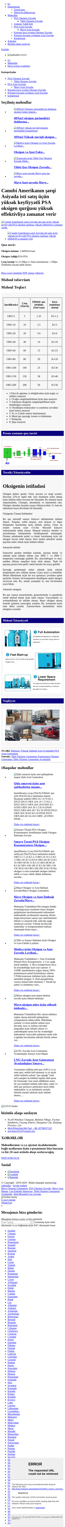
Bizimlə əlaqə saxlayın (19, 44)
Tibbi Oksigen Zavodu (31, 21)
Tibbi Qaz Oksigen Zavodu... (33, 167)
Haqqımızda (14, 6)
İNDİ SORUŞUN (10, 1158)
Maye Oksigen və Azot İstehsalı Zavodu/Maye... (34, 898)
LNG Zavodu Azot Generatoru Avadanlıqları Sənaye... (34, 1061)
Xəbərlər (12, 41)
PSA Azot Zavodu (23, 26)
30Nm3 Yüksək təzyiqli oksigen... (35, 137)
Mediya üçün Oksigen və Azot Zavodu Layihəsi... (33, 951)
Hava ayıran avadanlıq (19, 66)
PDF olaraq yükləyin (33, 273)
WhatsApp (6, 1202)
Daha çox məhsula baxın (27, 824)
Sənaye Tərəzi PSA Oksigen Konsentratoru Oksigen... (32, 843)
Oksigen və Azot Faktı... (29, 152)
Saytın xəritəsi (20, 1185)
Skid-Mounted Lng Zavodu (27, 1194)
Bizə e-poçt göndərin (11, 273)
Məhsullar (13, 15)
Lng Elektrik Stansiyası (20, 1191)
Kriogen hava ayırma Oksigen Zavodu (33, 32)
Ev (9, 4)
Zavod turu (19, 9)
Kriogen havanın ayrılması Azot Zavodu (34, 35)
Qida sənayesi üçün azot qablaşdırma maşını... (29, 785)
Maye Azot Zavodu (30, 29)
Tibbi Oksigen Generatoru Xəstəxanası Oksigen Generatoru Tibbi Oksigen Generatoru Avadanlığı (30, 758)
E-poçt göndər (8, 1200)
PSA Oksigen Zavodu (25, 18)
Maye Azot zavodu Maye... (31, 182)
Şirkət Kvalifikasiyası (24, 12)
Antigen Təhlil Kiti (23, 24)
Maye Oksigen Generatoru (14, 1188)
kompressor (19, 38)
